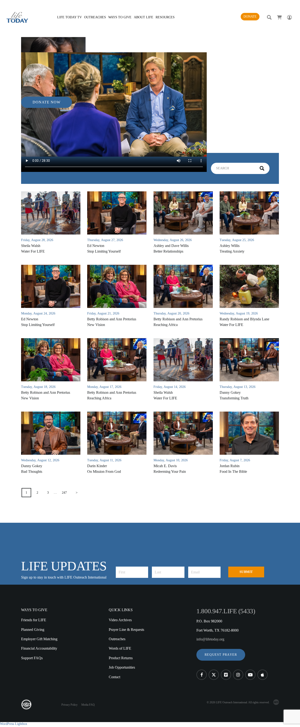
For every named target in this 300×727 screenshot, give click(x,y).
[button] (220, 655)
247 (64, 492)
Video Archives (120, 620)
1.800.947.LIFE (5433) (225, 611)
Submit (246, 572)
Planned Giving (32, 630)
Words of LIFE (120, 648)
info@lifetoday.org (210, 639)
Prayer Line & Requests (126, 630)
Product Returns (121, 658)
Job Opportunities (122, 667)
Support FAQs (32, 658)
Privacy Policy (69, 704)
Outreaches (117, 639)
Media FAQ (88, 704)
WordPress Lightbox (13, 724)
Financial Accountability (39, 648)
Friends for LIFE (33, 620)
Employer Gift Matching (39, 639)
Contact (114, 677)
